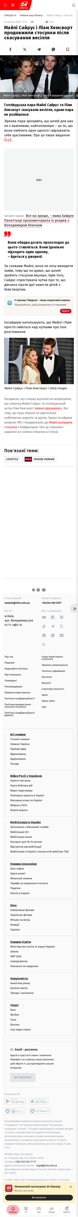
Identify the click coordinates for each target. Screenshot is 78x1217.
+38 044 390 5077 (51, 602)
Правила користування (17, 692)
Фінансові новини (21, 878)
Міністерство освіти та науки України (32, 946)
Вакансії (46, 683)
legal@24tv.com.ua (46, 1165)
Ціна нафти (17, 868)
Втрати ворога (19, 810)
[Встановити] (39, 1192)
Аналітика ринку (20, 983)
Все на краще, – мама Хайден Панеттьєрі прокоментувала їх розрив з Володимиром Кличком (39, 220)
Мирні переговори (21, 790)
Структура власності (53, 689)
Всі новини (18, 734)
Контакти (47, 677)
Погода (14, 763)
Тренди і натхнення (22, 993)
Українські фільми (21, 915)
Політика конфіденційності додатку (20, 714)
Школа (14, 951)
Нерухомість (19, 978)
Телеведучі (11, 681)
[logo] (23, 5)
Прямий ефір (18, 749)
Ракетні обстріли (20, 780)
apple (40, 1101)
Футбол (14, 1014)
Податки (15, 888)
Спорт (14, 1005)
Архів (45, 695)
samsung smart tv (40, 1111)
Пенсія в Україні (20, 893)
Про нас (9, 657)
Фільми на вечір (20, 919)
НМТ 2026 (15, 956)
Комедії (14, 924)
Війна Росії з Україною (26, 776)
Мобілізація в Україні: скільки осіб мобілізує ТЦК (39, 851)
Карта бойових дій (21, 785)
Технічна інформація (53, 671)
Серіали (15, 929)
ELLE (7, 140)
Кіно (13, 905)
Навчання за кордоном (24, 966)
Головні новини (19, 739)
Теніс (13, 1019)
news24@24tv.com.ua (17, 602)
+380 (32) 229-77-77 (25, 1161)
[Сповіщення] (73, 5)
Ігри (44, 707)
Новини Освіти (20, 941)
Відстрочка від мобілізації (26, 846)
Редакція (9, 663)
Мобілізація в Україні (25, 822)
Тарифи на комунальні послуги (29, 883)
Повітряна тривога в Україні (27, 795)
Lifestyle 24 (10, 15)
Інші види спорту (20, 1029)
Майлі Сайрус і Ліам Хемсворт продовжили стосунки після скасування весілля (60, 15)
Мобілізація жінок (21, 836)
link (44, 617)
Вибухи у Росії (18, 805)
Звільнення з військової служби (29, 827)
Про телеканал (13, 675)
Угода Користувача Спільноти (52, 658)
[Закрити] (70, 1186)
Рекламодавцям (13, 687)
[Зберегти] (67, 49)
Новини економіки (23, 863)
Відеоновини (18, 753)
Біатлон (15, 1024)
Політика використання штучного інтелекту (18, 705)
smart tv (15, 1111)
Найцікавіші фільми (22, 909)
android (15, 1101)
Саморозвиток (19, 961)
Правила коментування (55, 665)
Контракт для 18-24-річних (26, 841)
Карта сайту (48, 701)
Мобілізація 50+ (19, 831)
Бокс (13, 1009)
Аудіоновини (18, 758)
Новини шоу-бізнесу (31, 15)
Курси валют (17, 873)
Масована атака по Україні (26, 800)
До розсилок (23, 1077)
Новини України (20, 744)
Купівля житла (19, 988)
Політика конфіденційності (20, 698)
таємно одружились (48, 408)
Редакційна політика (16, 669)
